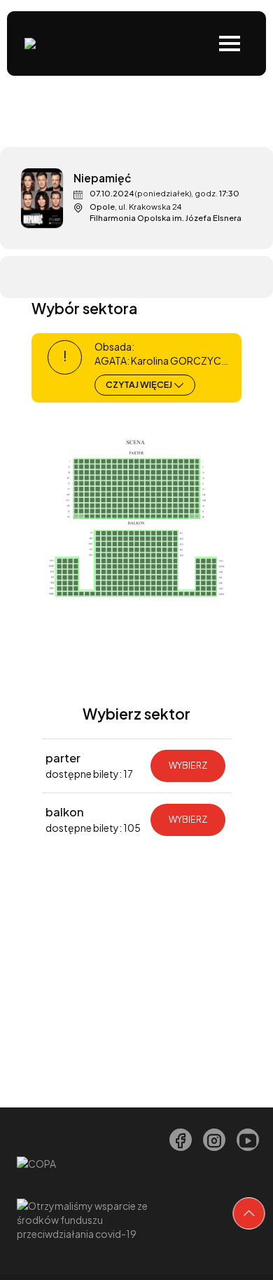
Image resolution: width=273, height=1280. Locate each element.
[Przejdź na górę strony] (249, 1213)
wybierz (188, 765)
